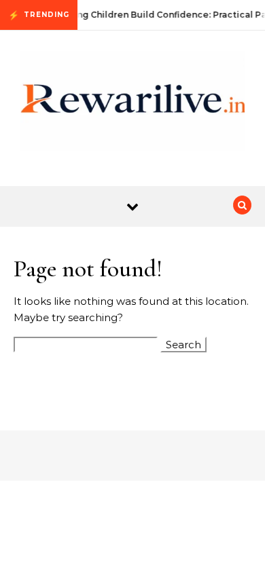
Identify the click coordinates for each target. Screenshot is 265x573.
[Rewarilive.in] (132, 103)
